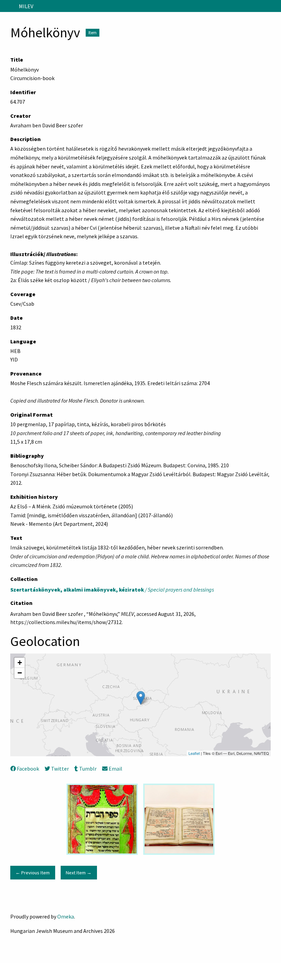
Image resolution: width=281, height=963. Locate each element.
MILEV (26, 6)
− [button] (19, 673)
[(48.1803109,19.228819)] (140, 698)
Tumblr (87, 768)
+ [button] (19, 662)
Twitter (60, 768)
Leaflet (194, 753)
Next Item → (78, 873)
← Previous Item (32, 873)
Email (115, 768)
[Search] (275, 6)
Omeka (65, 916)
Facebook (28, 768)
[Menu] (8, 6)
